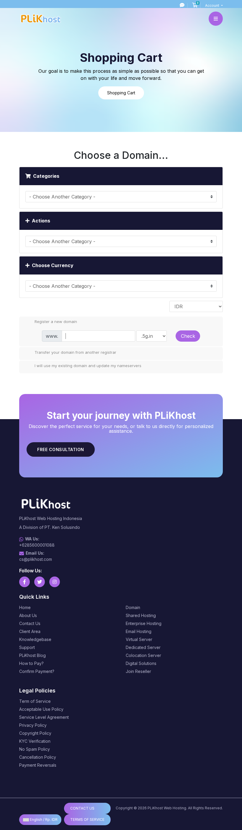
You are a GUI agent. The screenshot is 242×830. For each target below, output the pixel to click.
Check (188, 336)
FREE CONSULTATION (60, 449)
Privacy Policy (33, 725)
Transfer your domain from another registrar (75, 352)
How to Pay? (31, 663)
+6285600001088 (37, 545)
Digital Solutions (141, 663)
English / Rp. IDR (43, 819)
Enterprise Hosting (143, 623)
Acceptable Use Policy (41, 709)
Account (212, 5)
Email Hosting (138, 631)
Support (27, 647)
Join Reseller (138, 671)
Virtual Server (139, 639)
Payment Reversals (37, 765)
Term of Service (35, 701)
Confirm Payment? (36, 671)
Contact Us (29, 623)
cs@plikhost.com (35, 559)
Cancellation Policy (37, 757)
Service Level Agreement (44, 717)
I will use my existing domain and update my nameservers (88, 365)
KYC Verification (34, 741)
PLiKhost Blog (32, 655)
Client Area (29, 631)
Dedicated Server (143, 647)
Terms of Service (87, 819)
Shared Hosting (141, 615)
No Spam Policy (34, 749)
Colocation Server (143, 655)
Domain (133, 607)
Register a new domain (56, 321)
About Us (28, 615)
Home (25, 607)
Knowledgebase (35, 639)
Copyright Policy (35, 733)
